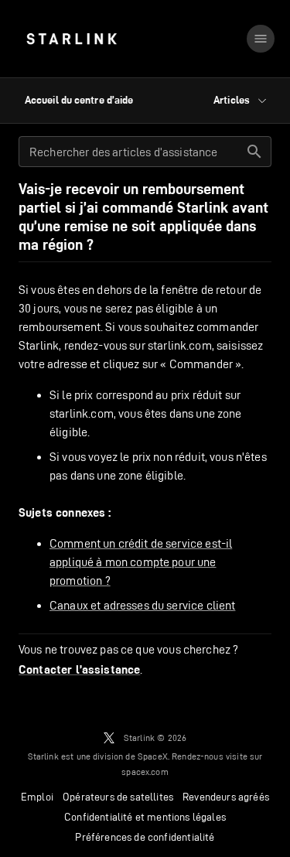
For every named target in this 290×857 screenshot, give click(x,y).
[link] (71, 38)
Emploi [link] (37, 796)
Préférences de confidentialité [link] (144, 837)
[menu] (261, 39)
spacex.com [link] (145, 772)
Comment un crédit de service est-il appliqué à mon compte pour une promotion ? (140, 562)
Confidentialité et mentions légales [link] (145, 817)
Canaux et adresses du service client (142, 605)
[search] (254, 151)
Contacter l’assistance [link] (79, 670)
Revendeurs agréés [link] (226, 796)
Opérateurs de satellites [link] (118, 796)
